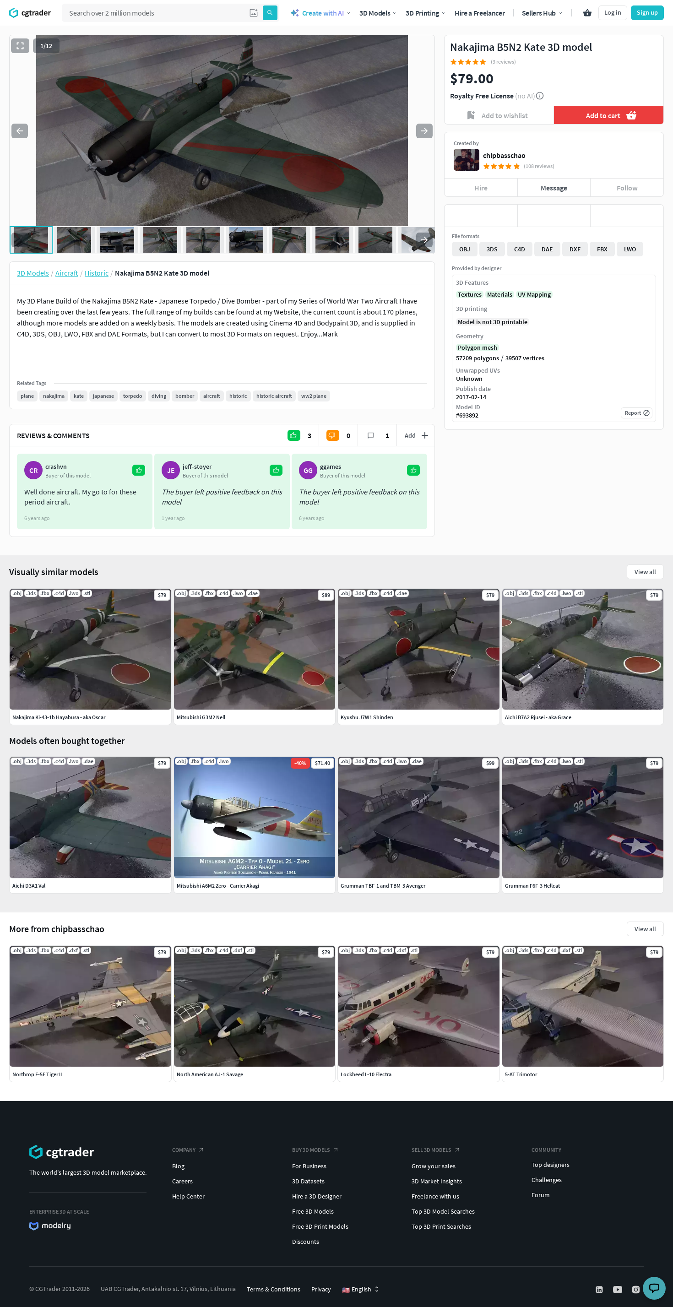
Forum (541, 1195)
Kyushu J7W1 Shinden (367, 717)
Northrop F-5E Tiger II (37, 1074)
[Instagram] (637, 1290)
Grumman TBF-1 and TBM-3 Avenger (383, 885)
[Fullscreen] (20, 45)
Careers (182, 1181)
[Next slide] (424, 131)
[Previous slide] (19, 131)
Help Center (188, 1196)
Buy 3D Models (311, 1149)
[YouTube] (618, 1289)
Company (183, 1149)
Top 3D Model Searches (443, 1211)
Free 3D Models (313, 1211)
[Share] (627, 216)
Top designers (551, 1165)
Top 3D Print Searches (441, 1226)
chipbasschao (504, 155)
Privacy (321, 1289)
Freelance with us (435, 1196)
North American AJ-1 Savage (210, 1074)
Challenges (547, 1180)
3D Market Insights (437, 1181)
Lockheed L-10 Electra (366, 1074)
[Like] (481, 216)
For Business (309, 1166)
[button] (253, 12)
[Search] (270, 12)
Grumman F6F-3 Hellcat (532, 885)
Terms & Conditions (273, 1289)
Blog (178, 1166)
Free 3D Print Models (320, 1226)
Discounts (305, 1241)
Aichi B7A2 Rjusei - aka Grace (538, 717)
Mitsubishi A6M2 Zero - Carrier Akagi (218, 885)
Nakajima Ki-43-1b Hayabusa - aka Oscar (58, 717)
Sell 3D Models (431, 1149)
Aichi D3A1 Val (28, 885)
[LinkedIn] (600, 1289)
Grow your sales (434, 1166)
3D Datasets (308, 1181)
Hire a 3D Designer (317, 1196)
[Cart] (587, 12)
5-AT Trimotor (521, 1074)
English (356, 1289)
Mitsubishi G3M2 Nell (201, 717)
